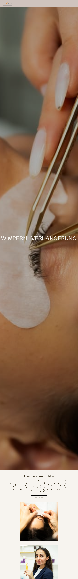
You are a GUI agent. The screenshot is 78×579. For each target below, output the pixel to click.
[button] (75, 3)
